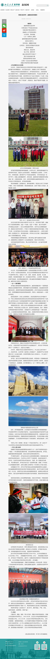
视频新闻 (42, 9)
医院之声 (12, 9)
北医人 (37, 9)
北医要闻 (2, 9)
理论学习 (22, 9)
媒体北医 (17, 9)
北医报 (32, 9)
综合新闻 (7, 9)
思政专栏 (27, 9)
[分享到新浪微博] (4, 30)
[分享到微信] (4, 26)
